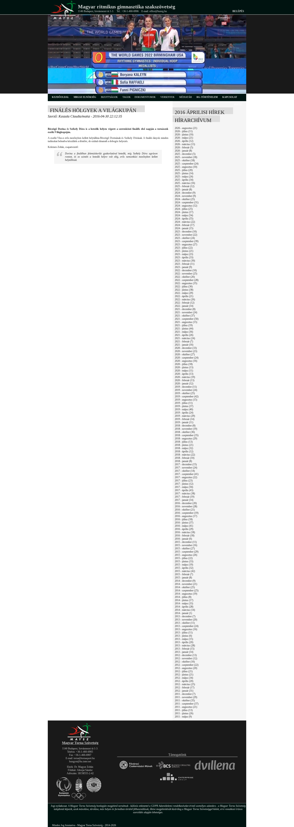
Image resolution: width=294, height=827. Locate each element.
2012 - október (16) (185, 661)
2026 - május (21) (184, 137)
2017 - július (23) (184, 480)
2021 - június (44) (184, 328)
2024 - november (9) (185, 195)
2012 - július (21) (184, 671)
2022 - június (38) (184, 289)
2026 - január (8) (183, 150)
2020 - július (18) (184, 364)
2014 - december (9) (185, 580)
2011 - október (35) (185, 700)
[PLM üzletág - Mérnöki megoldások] (177, 783)
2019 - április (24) (184, 412)
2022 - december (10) (186, 270)
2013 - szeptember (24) (186, 626)
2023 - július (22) (184, 247)
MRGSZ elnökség (85, 97)
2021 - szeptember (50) (186, 318)
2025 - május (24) (184, 176)
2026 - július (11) (184, 131)
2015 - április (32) (184, 567)
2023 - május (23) (184, 254)
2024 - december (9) (185, 192)
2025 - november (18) (186, 157)
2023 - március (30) (185, 260)
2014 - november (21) (186, 584)
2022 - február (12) (184, 302)
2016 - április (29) (184, 529)
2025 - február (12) (184, 186)
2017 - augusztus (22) (186, 477)
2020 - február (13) (184, 380)
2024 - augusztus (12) (186, 205)
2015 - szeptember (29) (186, 551)
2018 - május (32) (184, 448)
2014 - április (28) (184, 606)
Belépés (238, 11)
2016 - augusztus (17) (186, 516)
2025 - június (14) (184, 173)
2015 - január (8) (183, 577)
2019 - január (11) (184, 422)
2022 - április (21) (184, 296)
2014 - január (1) (183, 613)
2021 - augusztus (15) (186, 322)
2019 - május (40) (184, 409)
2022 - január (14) (184, 305)
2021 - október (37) (185, 315)
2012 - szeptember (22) (186, 664)
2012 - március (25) (185, 684)
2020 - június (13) (184, 367)
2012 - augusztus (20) (186, 668)
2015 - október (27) (185, 548)
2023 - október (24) (185, 238)
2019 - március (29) (185, 415)
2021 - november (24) (186, 312)
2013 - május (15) (184, 639)
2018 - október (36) (185, 432)
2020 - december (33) (186, 347)
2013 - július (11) (184, 632)
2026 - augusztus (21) (186, 128)
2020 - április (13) (184, 373)
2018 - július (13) (184, 441)
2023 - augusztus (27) (186, 244)
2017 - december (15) (186, 464)
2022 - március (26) (185, 299)
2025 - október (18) (185, 160)
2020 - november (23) (186, 351)
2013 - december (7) (185, 616)
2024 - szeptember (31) (186, 202)
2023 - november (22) (186, 234)
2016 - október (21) (185, 509)
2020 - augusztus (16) (186, 360)
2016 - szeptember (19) (186, 512)
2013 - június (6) (183, 635)
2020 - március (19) (185, 377)
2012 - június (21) (184, 674)
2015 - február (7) (184, 574)
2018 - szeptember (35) (186, 435)
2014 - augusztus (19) (186, 593)
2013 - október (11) (185, 622)
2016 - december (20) (186, 503)
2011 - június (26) (184, 713)
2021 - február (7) (184, 341)
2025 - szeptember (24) (186, 163)
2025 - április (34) (184, 179)
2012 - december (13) (186, 655)
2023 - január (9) (183, 267)
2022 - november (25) (186, 273)
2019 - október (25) (185, 393)
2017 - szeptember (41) (186, 474)
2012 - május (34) (184, 677)
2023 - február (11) (184, 263)
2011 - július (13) (184, 710)
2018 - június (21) (184, 444)
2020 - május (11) (184, 370)
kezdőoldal (60, 97)
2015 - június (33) (184, 561)
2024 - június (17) (184, 212)
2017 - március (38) (185, 493)
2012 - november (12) (186, 658)
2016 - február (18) (184, 535)
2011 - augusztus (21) (186, 706)
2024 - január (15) (184, 228)
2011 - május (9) (183, 716)
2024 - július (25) (184, 208)
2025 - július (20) (184, 170)
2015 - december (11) (186, 542)
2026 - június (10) (184, 134)
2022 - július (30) (184, 286)
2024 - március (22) (185, 221)
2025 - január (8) (183, 189)
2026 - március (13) (185, 144)
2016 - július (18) (184, 519)
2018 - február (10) (184, 457)
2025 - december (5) (185, 153)
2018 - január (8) (183, 461)
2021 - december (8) (185, 309)
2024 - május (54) (184, 215)
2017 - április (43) (184, 490)
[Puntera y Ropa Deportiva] (215, 771)
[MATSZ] (80, 740)
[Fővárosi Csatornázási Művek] (136, 771)
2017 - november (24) (186, 467)
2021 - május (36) (184, 331)
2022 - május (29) (184, 292)
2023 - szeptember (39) (186, 241)
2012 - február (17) (184, 687)
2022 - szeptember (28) (186, 280)
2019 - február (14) (184, 419)
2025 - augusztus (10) (186, 166)
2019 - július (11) (184, 402)
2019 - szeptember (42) (186, 396)
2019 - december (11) (186, 386)
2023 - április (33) (184, 257)
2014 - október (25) (185, 587)
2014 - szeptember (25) (186, 590)
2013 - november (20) (186, 619)
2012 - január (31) (184, 690)
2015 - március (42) (185, 571)
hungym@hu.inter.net (80, 761)
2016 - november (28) (186, 506)
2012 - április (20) (184, 681)
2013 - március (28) (185, 645)
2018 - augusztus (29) (186, 438)
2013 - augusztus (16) (186, 629)
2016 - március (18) (185, 532)
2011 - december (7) (185, 693)
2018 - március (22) (185, 454)
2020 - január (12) (184, 383)
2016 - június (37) (184, 522)
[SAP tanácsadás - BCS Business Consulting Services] (173, 771)
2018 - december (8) (185, 425)
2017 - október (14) (185, 470)
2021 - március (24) (185, 338)
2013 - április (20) (184, 642)
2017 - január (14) (184, 499)
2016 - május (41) (184, 525)
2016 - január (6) (183, 538)
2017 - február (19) (184, 496)
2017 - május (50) (184, 487)
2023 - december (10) (186, 231)
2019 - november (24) (186, 390)
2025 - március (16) (185, 183)
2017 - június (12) (184, 483)
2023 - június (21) (184, 250)
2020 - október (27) (185, 354)
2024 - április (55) (184, 218)
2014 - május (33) (184, 603)
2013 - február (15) (184, 648)
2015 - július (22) (184, 558)
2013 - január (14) (184, 651)
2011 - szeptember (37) (186, 703)
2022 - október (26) (185, 276)
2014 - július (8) (183, 596)
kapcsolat (229, 97)
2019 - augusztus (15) (186, 399)
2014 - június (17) (184, 600)
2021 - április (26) (184, 335)
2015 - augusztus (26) (186, 554)
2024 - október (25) (185, 199)
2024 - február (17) (184, 225)
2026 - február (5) (184, 147)
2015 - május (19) (184, 564)
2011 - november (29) (186, 697)
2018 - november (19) (186, 428)
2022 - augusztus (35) (186, 283)
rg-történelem (207, 97)
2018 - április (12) (184, 451)
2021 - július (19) (184, 325)
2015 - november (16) (186, 545)
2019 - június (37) (184, 406)
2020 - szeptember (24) (186, 357)
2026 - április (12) (184, 141)
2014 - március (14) (185, 609)
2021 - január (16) (184, 344)
